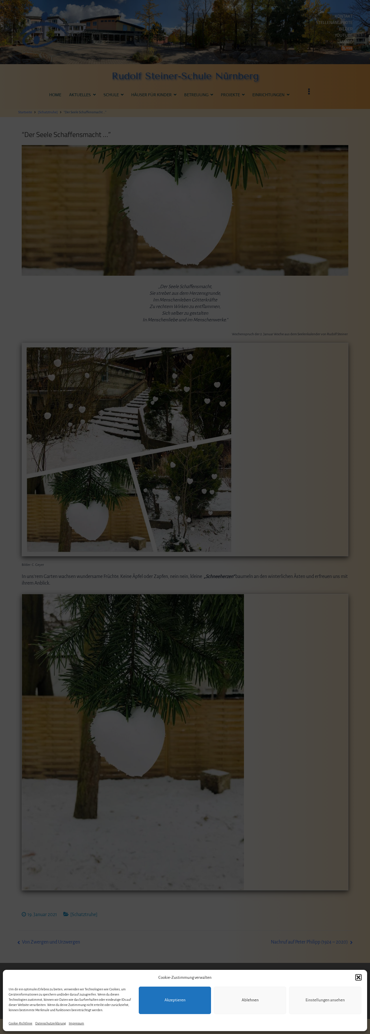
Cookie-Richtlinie (20, 1023)
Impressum (76, 1023)
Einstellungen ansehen (325, 1000)
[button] (358, 977)
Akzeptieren (175, 1000)
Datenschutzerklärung (50, 1023)
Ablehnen (250, 1000)
